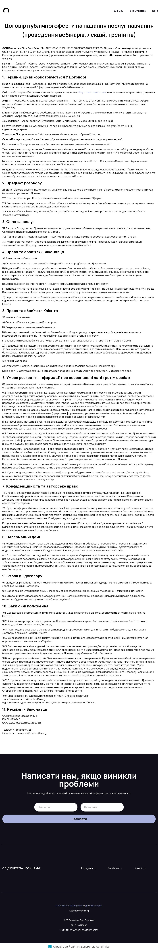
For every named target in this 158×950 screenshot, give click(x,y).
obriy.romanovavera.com (91, 92)
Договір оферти (93, 905)
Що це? (118, 10)
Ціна (155, 10)
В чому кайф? (137, 10)
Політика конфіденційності (70, 905)
